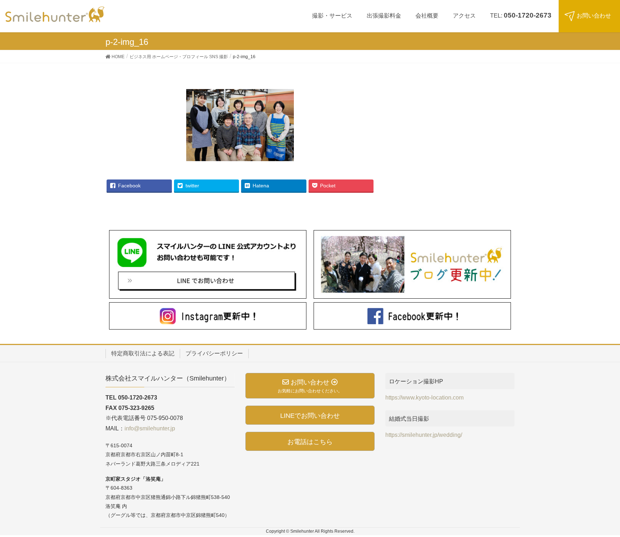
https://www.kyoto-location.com (424, 397)
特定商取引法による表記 (142, 353)
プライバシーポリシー (214, 353)
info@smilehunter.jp (150, 428)
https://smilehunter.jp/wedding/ (423, 435)
